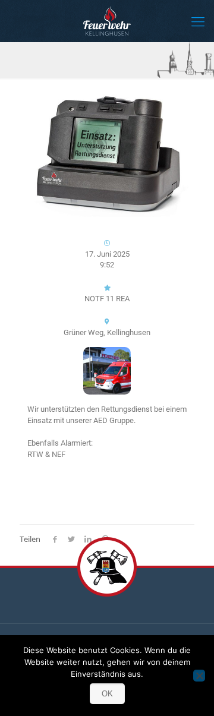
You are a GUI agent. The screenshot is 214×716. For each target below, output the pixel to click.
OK (107, 693)
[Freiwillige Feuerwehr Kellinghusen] (107, 21)
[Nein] (199, 676)
